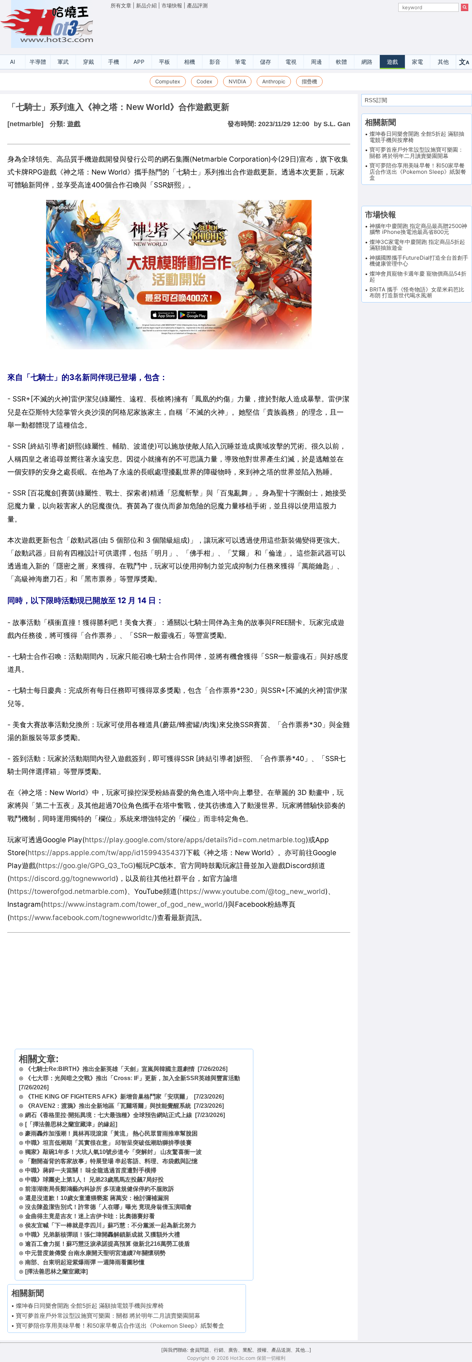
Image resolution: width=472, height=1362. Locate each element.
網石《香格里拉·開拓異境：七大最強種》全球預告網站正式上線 (108, 1115)
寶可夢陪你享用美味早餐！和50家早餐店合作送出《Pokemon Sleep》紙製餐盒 (120, 1325)
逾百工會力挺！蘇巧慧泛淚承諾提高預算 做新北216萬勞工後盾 (107, 1244)
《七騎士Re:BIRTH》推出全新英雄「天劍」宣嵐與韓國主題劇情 (110, 1069)
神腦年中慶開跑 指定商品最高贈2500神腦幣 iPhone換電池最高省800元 (418, 229)
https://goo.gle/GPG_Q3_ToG (85, 865)
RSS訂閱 (376, 100)
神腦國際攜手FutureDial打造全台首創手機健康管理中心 (418, 260)
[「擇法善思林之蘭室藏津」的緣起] (71, 1124)
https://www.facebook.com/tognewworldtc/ (82, 917)
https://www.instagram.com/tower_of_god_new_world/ (134, 904)
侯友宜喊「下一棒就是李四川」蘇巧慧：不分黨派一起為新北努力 (110, 1225)
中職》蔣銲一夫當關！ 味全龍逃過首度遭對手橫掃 (90, 1170)
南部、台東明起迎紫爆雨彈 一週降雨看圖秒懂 (85, 1262)
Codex (204, 81)
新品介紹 (146, 5)
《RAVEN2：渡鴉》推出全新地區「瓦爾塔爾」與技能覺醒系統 (108, 1106)
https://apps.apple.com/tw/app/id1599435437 (105, 852)
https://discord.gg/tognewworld (63, 878)
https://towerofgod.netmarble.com (67, 891)
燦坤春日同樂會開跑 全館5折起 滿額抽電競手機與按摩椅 (90, 1305)
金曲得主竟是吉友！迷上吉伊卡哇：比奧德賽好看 (90, 1216)
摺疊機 (309, 81)
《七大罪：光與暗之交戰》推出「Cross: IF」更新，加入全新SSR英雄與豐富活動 (132, 1078)
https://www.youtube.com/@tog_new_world (252, 891)
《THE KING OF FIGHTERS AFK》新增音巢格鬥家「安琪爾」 (108, 1096)
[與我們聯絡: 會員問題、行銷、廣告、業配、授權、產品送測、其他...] (236, 1350)
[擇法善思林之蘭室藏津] (56, 1271)
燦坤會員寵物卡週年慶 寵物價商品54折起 (417, 276)
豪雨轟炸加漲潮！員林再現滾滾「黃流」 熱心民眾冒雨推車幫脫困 (111, 1133)
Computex (167, 81)
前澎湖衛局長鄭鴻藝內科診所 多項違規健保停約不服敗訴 (99, 1189)
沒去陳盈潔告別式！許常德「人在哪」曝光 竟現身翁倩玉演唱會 (108, 1207)
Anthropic (273, 81)
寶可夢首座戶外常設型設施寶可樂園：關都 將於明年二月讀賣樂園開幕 (108, 1315)
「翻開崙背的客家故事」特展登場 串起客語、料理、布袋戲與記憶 (111, 1161)
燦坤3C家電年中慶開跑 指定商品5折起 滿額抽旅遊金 (417, 245)
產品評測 (197, 5)
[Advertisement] (289, 29)
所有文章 (121, 5)
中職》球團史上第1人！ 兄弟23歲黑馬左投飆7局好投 (94, 1179)
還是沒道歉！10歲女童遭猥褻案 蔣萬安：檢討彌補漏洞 (97, 1198)
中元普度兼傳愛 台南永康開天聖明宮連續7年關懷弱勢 (95, 1253)
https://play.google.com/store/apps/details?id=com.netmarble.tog (195, 840)
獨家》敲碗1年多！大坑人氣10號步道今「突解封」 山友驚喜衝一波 (113, 1152)
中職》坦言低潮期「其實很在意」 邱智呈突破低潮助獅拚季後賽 (108, 1143)
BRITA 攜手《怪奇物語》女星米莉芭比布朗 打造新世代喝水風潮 (416, 292)
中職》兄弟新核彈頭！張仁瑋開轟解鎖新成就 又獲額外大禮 (102, 1234)
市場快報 (172, 5)
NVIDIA (237, 81)
